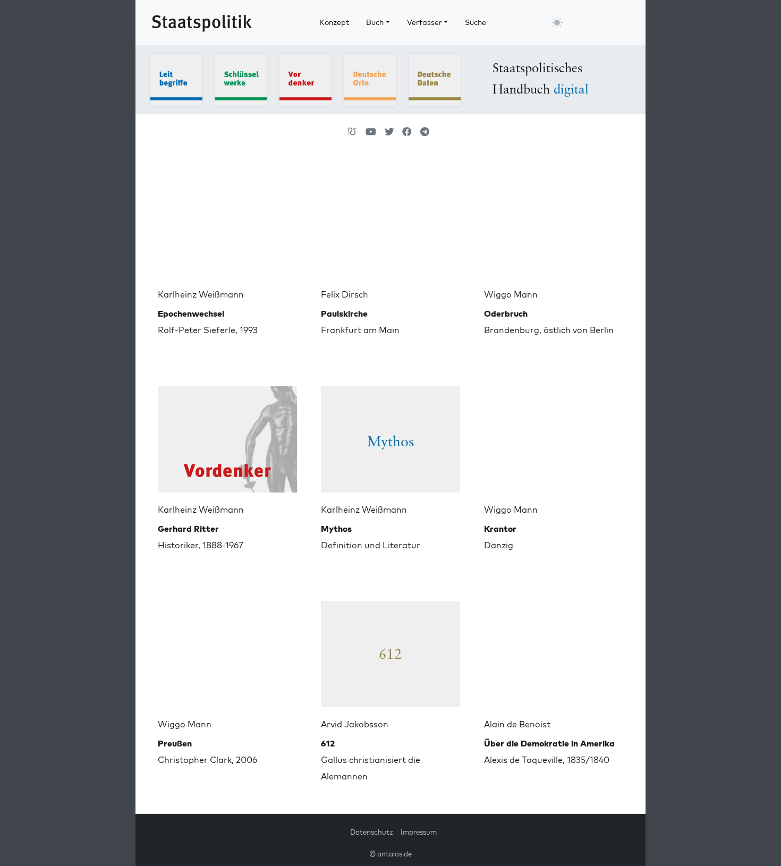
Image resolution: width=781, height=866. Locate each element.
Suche (475, 22)
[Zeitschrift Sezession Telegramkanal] (424, 132)
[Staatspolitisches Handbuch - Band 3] (305, 78)
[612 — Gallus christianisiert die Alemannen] (390, 649)
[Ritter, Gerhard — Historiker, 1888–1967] (227, 435)
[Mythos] (390, 435)
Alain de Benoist (517, 724)
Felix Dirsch (344, 294)
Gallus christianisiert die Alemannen (370, 760)
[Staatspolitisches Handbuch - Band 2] (241, 78)
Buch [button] (375, 22)
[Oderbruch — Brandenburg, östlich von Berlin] (554, 220)
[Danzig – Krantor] (554, 435)
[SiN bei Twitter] (389, 132)
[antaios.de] (352, 132)
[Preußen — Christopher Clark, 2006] (227, 649)
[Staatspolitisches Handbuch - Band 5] (435, 78)
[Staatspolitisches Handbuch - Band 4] (370, 78)
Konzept (334, 22)
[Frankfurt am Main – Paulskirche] (390, 220)
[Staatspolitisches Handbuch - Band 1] (176, 78)
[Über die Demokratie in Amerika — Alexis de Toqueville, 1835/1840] (554, 649)
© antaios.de (390, 854)
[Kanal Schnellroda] (371, 132)
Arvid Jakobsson (354, 724)
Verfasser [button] (424, 22)
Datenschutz (371, 832)
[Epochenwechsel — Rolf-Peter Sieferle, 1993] (227, 220)
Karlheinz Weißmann (201, 294)
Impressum (419, 832)
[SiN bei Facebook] (407, 132)
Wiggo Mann (511, 294)
